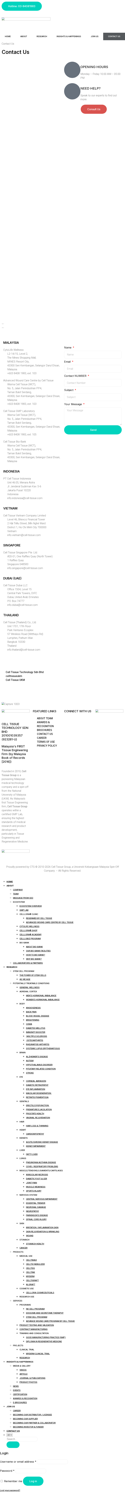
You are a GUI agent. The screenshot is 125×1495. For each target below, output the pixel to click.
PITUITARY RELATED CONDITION (41, 1068)
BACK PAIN (31, 1011)
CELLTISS (30, 1268)
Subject (69, 390)
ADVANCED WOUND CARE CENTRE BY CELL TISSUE (49, 922)
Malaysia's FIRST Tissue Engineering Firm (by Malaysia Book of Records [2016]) (15, 754)
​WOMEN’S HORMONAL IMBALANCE (43, 999)
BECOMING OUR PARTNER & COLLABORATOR (34, 1422)
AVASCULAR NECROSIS (37, 1174)
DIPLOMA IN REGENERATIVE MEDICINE (44, 1341)
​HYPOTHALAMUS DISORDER (39, 1064)
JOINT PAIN (31, 1182)
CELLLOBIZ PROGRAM (30, 938)
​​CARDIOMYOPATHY (35, 1133)
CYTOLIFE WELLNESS (29, 926)
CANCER (24, 1247)
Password (7, 1470)
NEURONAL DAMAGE (36, 1207)
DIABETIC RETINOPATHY (37, 1085)
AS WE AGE (25, 979)
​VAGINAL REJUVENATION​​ (38, 1117)
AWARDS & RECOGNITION (25, 1398)
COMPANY (18, 889)
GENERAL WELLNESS (30, 987)
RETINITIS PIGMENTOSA (37, 1097)
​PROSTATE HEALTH (35, 1113)
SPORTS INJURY (33, 1190)
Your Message (73, 404)
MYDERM (30, 1276)
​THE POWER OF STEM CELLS (33, 975)
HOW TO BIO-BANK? (35, 954)
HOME (8, 36)
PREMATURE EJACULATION (39, 1109)
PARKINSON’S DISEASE (37, 1215)
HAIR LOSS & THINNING (37, 1125)
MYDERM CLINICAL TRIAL (38, 1353)
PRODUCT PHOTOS (28, 1382)
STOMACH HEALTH (35, 1243)
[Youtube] (71, 6)
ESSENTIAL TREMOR (35, 1203)
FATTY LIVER (32, 1154)
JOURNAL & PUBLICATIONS (32, 1378)
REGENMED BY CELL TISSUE (39, 918)
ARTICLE (24, 1374)
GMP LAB (24, 910)
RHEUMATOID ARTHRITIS (37, 1044)
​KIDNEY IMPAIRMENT (36, 1146)
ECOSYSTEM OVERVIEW (31, 906)
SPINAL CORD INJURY (36, 1219)
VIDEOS (23, 1369)
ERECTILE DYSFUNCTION (37, 1105)
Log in (33, 1481)
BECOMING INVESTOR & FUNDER (28, 1426)
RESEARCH (25, 1357)
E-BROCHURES (20, 1402)
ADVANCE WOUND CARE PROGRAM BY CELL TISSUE (50, 1321)
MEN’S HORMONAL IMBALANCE (41, 995)
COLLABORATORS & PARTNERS (28, 963)
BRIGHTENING (32, 1020)
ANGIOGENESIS (33, 1007)
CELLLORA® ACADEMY (31, 934)
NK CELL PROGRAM (35, 1308)
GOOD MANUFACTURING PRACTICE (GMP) (46, 1337)
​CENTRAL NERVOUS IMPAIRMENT (41, 1199)
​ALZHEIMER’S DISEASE (37, 1056)
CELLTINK (30, 1272)
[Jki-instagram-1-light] (68, 718)
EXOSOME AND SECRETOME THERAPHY (44, 1312)
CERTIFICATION (20, 1394)
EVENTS (17, 1390)
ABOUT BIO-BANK (34, 946)
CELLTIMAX (31, 1260)
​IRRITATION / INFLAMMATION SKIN (42, 1227)
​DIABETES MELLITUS (35, 1028)
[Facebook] (65, 6)
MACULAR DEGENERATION (39, 1093)
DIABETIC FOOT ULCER (36, 1178)
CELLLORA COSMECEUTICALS (40, 1292)
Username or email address (18, 1461)
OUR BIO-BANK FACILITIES (38, 950)
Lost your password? (10, 1490)
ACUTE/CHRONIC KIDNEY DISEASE (42, 1142)
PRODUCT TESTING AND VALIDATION (37, 1325)
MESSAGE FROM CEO (23, 897)
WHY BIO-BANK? (34, 958)
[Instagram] (68, 6)
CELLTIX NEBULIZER (35, 1264)
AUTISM (30, 1060)
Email (67, 361)
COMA (29, 1024)
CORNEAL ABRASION (36, 1081)
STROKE (30, 1072)
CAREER (17, 1410)
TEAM (16, 893)
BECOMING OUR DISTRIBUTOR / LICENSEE (32, 1414)
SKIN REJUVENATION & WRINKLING (42, 1231)
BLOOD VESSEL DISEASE (37, 1015)
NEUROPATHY (32, 1211)
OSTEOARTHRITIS (34, 1040)
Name (68, 347)
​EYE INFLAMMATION (35, 1089)
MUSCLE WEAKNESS (35, 1186)
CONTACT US (114, 36)
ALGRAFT (30, 1284)
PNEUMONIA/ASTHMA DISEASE (41, 1162)
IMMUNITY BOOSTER (35, 1032)
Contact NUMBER (75, 375)
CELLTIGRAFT (32, 1280)
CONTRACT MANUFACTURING (34, 1329)
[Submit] (13, 1444)
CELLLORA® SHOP (28, 930)
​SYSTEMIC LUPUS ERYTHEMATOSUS (43, 1048)
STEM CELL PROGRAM (36, 1317)
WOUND (29, 1235)
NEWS (16, 1386)
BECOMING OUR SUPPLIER (25, 1418)
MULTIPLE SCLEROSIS (36, 1036)
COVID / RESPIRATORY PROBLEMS (42, 1166)
